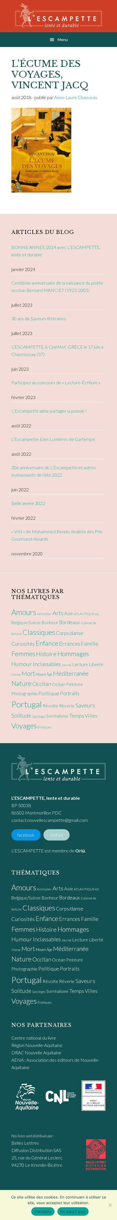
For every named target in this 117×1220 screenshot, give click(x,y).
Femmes (23, 654)
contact (56, 835)
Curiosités (23, 644)
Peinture (74, 684)
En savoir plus (73, 1211)
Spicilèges (38, 716)
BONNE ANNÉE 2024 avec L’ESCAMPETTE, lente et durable (56, 250)
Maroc (16, 674)
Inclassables (47, 663)
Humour (21, 663)
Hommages (73, 654)
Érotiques (44, 727)
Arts (58, 612)
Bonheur (49, 622)
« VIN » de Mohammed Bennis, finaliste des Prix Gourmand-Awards (56, 535)
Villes (91, 716)
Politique (48, 693)
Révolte (50, 706)
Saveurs (85, 705)
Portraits (70, 693)
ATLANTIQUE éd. (86, 614)
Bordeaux (69, 622)
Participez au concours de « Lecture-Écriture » (56, 382)
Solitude (21, 715)
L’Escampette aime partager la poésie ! (49, 410)
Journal (66, 665)
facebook (25, 835)
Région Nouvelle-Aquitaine (36, 1045)
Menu (63, 39)
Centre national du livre (33, 1037)
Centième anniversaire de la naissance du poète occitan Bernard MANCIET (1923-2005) (57, 286)
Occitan (41, 683)
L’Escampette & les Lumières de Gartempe (53, 439)
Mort (28, 673)
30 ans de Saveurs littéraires (38, 318)
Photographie (24, 693)
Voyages (24, 725)
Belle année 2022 (28, 503)
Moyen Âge (44, 674)
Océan (58, 684)
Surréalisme (57, 715)
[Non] (110, 1205)
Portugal (26, 704)
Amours (23, 612)
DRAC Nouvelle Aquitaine (36, 1052)
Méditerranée (71, 673)
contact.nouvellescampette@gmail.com (49, 820)
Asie (68, 613)
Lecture (80, 664)
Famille (89, 643)
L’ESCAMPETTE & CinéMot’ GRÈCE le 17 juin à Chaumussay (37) (57, 350)
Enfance (46, 643)
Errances (69, 643)
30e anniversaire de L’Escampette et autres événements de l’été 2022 (53, 471)
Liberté (96, 664)
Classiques (38, 632)
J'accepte (43, 1211)
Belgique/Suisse (26, 622)
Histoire (46, 653)
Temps (76, 716)
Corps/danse (69, 633)
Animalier (44, 614)
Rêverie (66, 705)
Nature (21, 683)
